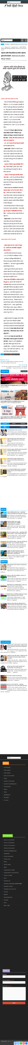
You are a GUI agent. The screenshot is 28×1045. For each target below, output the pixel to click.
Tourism (6, 900)
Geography (7, 853)
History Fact (7, 859)
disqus (13, 423)
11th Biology (7, 767)
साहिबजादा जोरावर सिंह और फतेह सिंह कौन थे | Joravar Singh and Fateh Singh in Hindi (17, 604)
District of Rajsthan (9, 842)
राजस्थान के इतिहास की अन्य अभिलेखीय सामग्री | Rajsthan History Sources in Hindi (14, 386)
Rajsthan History (15, 47)
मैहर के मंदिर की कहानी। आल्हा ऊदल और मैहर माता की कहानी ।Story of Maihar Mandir (17, 542)
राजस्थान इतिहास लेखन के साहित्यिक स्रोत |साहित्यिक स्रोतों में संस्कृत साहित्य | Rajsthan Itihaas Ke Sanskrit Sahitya (13, 417)
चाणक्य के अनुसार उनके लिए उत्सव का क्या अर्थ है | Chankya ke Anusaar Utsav (17, 450)
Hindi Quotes (7, 786)
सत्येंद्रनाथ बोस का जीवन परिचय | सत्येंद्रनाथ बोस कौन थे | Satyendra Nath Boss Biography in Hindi (17, 646)
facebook (23, 423)
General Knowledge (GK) (10, 783)
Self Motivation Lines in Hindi (14, 430)
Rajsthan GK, (11, 62)
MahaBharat (7, 794)
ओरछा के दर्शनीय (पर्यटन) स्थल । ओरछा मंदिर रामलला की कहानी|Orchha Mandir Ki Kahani (17, 513)
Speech (6, 894)
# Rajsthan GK (7, 354)
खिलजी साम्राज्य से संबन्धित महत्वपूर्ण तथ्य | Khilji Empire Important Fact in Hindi (17, 594)
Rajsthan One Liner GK (10, 889)
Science (6, 891)
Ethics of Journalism (9, 845)
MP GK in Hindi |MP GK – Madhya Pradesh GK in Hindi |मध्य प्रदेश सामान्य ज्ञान (17, 685)
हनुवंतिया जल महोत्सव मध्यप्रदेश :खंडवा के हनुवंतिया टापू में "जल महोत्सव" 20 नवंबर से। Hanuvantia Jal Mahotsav (16, 552)
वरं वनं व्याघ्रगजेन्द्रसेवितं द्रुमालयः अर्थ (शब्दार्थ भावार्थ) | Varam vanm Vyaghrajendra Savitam (16, 471)
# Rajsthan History (15, 354)
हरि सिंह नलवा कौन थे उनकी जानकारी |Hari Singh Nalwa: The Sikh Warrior (16, 667)
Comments (23, 427)
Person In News (8, 875)
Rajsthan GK (7, 47)
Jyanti (5, 789)
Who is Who (7, 905)
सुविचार (5, 427)
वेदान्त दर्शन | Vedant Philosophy (14, 675)
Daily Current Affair (9, 775)
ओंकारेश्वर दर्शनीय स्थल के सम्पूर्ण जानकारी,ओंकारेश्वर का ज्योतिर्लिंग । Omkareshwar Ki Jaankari (14, 523)
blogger (5, 423)
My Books (6, 797)
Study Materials (8, 897)
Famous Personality (9, 781)
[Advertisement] (14, 24)
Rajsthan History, (17, 62)
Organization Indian (9, 870)
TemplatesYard (12, 1041)
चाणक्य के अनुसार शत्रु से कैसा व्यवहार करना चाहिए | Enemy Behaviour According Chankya (16, 440)
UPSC (5, 902)
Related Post (5, 371)
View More (24, 371)
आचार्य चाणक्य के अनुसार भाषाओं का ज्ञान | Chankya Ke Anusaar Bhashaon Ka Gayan (15, 460)
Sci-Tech (6, 800)
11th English (7, 770)
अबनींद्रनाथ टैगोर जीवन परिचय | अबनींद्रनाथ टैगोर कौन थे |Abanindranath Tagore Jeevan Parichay (17, 657)
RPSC (5, 878)
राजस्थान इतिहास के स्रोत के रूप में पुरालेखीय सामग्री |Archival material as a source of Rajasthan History (12, 402)
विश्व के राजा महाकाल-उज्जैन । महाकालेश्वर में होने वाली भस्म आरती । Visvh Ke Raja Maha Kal (17, 533)
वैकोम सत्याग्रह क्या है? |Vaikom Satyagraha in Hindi (16, 565)
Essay (5, 778)
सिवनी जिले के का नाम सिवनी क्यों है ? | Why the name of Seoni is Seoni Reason (17, 585)
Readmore (24, 434)
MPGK (5, 792)
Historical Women (8, 856)
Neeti (5, 867)
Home (2, 47)
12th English (7, 773)
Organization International (11, 872)
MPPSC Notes (7, 864)
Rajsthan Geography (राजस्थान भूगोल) (13, 883)
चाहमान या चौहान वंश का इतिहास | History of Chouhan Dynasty (16, 576)
